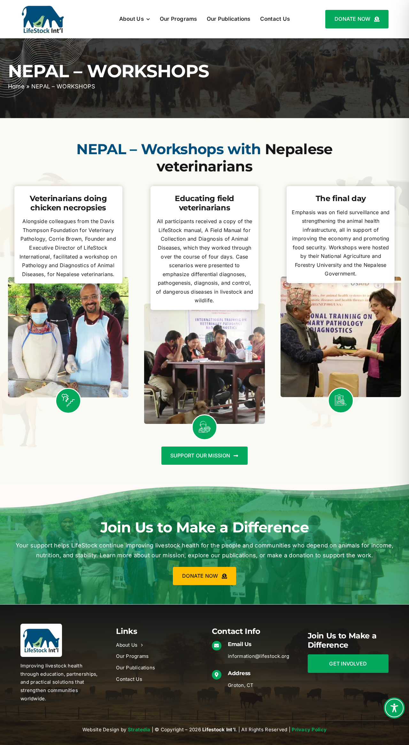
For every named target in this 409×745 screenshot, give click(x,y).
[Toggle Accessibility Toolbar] (394, 708)
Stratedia (139, 729)
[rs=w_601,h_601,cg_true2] (41, 626)
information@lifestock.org (258, 656)
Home (16, 86)
